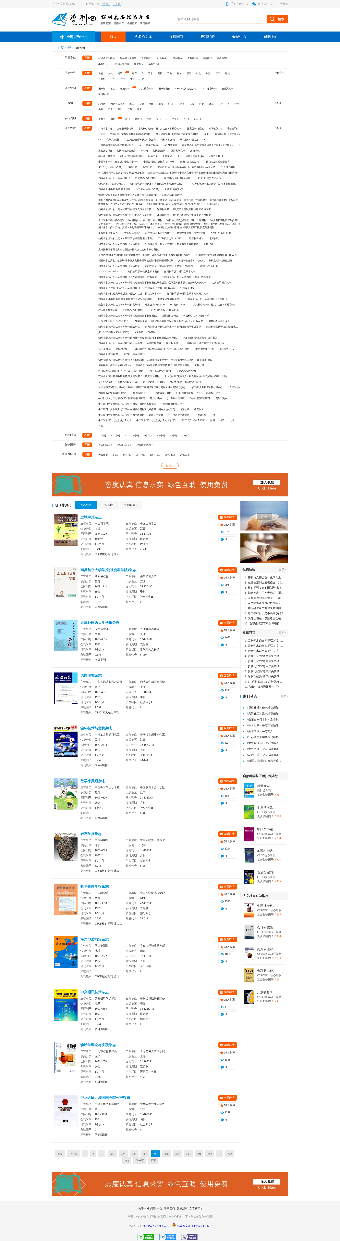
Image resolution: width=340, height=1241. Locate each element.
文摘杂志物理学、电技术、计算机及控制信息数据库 (205, 260)
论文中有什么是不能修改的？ (264, 613)
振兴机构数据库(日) (127, 381)
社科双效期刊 (216, 156)
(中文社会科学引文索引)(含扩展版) (200, 337)
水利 (132, 79)
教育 (134, 73)
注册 (117, 3)
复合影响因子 (105, 445)
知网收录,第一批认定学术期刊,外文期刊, (188, 293)
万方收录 (223, 348)
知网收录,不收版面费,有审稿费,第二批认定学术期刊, (163, 365)
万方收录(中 (156, 398)
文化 (110, 73)
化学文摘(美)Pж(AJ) (175, 189)
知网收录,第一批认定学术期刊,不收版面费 (120, 343)
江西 (129, 109)
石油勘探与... (266, 872)
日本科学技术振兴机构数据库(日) (115, 145)
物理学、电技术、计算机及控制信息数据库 (120, 156)
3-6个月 (135, 435)
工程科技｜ (104, 63)
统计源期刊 (227, 88)
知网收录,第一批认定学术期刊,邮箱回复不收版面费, (125, 209)
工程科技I (154, 63)
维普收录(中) (233, 128)
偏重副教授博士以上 (219, 321)
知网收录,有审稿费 (108, 354)
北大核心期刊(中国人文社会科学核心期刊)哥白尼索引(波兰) (196, 376)
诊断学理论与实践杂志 (98, 1045)
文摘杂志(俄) (159, 150)
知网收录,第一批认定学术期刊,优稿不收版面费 (169, 266)
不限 (87, 57)
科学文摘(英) (152, 145)
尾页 (153, 1160)
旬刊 (158, 119)
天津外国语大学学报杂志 (99, 623)
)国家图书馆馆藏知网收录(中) (113, 332)
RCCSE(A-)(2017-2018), (148, 189)
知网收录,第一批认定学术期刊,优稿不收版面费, (186, 277)
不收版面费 (200, 415)
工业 (169, 73)
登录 (105, 3)
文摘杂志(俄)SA (132, 233)
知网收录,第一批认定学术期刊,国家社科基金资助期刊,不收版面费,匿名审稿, (137, 337)
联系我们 (170, 1208)
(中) (213, 415)
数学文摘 (167, 156)
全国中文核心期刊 (189, 161)
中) (202, 370)
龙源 (231, 420)
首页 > (62, 47)
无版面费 (103, 455)
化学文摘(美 (104, 348)
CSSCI (206, 134)
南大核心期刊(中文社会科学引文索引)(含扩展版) (207, 145)
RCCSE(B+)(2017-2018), (110, 167)
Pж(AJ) (144, 150)
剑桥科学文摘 (168, 139)
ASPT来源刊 (170, 145)
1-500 (115, 455)
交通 (122, 79)
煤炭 (227, 73)
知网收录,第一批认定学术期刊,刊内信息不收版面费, (125, 214)
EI (238, 145)
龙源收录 (184, 409)
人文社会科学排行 (255, 896)
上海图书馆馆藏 (125, 128)
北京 (211, 103)
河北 (201, 103)
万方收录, (148, 167)
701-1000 (140, 455)
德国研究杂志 (91, 675)
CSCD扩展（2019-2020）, (171, 238)
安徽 (141, 103)
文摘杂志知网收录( (186, 370)
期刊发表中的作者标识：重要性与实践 (264, 592)
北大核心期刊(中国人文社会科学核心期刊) (160, 128)
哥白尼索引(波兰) (189, 139)
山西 (100, 109)
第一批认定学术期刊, (154, 381)
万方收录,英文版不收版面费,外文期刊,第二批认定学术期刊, (129, 376)
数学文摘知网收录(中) (169, 299)
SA (139, 145)
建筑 (120, 73)
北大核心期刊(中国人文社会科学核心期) (214, 304)
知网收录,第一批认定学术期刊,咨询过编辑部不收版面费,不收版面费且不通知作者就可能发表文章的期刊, (152, 282)
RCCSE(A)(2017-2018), (209, 178)
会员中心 (239, 37)
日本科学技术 (105, 381)
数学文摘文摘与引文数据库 (191, 233)
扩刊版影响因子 (145, 445)
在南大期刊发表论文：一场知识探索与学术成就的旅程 (264, 597)
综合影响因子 (124, 445)
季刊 (127, 119)
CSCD (101, 134)
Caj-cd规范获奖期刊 (199, 398)
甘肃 (139, 109)
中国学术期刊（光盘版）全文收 (114, 420)
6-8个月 (186, 435)
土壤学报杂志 (91, 517)
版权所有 (182, 1208)
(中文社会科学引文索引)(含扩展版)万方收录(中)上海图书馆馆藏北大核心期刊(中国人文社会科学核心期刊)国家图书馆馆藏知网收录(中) (168, 172)
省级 (112, 88)
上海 (160, 103)
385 (134, 1153)
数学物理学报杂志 (94, 887)
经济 (100, 73)
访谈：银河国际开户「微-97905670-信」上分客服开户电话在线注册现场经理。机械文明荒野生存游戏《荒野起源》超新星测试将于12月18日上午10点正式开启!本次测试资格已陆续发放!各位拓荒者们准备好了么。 (264, 686)
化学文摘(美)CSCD (155, 304)
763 (127, 1160)
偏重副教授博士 (170, 315)
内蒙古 (181, 103)
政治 (208, 73)
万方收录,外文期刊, (222, 282)
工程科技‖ (193, 58)
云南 (236, 103)
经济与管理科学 (106, 58)
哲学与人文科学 (128, 58)
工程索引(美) (105, 150)
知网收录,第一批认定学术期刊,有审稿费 (119, 266)
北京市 (101, 103)
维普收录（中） (141, 392)
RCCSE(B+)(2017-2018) (193, 420)
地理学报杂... (266, 807)
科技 (160, 73)
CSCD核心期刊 (209, 88)
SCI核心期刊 (105, 94)
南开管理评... (266, 949)
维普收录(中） (196, 238)
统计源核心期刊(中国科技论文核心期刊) (177, 134)
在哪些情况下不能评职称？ (263, 623)
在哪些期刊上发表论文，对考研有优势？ (264, 582)
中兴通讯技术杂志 (94, 992)
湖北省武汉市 (117, 103)
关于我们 (282, 3)
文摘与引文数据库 (126, 150)
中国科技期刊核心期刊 (173, 404)
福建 (151, 103)
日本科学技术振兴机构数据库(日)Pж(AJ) (217, 255)
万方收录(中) (105, 128)
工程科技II (146, 58)
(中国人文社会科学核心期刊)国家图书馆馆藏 (121, 398)
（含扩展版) (233, 387)
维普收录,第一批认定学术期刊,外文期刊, (119, 304)
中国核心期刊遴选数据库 (217, 161)
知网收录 (199, 365)
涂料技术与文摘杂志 (96, 728)
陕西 (131, 103)
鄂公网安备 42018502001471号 (195, 1225)
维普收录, (133, 167)
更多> (282, 569)
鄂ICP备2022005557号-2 (157, 1225)
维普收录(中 (221, 398)
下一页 (140, 1160)
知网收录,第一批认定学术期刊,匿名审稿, (119, 326)
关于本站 (144, 1208)
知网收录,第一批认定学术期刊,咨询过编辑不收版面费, (173, 326)
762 (230, 1153)
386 (145, 1153)
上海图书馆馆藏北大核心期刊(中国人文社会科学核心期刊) (128, 249)
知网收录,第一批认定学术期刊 (143, 271)
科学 (179, 73)
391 (199, 1153)
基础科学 (178, 58)
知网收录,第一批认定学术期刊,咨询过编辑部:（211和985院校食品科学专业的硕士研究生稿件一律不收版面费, (155, 359)
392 (210, 1153)
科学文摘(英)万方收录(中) (158, 233)
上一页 (73, 1153)
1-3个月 (102, 435)
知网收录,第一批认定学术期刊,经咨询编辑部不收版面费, (187, 167)
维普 (222, 420)
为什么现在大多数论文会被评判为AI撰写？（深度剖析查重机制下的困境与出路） (264, 618)
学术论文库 (143, 37)
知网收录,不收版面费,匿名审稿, (114, 189)
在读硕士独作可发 (107, 310)
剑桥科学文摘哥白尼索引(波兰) (114, 365)
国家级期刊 (164, 88)
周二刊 (197, 119)
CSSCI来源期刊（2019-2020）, (114, 321)
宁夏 (110, 109)
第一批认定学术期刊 (178, 415)
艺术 (150, 73)
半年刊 (175, 119)
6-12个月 (115, 435)
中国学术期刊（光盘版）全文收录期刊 (118, 161)
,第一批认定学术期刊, (160, 370)
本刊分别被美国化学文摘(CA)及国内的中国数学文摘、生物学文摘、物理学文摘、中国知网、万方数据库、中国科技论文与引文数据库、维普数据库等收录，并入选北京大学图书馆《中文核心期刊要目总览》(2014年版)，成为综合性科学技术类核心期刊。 (169, 202)
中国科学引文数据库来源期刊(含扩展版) (130, 134)
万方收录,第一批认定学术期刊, (185, 381)
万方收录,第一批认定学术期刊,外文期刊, (206, 299)
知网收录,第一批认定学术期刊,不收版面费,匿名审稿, (125, 238)
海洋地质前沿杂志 (94, 939)
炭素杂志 (263, 785)
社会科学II (162, 58)
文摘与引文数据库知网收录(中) (206, 387)
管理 (217, 73)
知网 (212, 420)
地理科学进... (266, 850)
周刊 (112, 119)
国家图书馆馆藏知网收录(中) (113, 392)
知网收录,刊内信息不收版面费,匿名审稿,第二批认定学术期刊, (130, 293)
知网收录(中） (187, 288)
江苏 (192, 103)
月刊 (149, 119)
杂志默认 (85, 505)
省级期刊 (124, 88)
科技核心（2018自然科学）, (178, 178)
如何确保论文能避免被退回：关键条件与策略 (264, 608)
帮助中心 (271, 37)
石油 (141, 79)
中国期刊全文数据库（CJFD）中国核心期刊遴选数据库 (127, 404)
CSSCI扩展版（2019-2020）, (166, 310)
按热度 (108, 505)
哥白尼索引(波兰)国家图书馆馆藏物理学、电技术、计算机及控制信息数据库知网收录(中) (144, 255)
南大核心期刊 (228, 167)
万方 (100, 426)
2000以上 (185, 455)
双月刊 (138, 119)
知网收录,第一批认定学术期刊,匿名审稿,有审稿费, (156, 183)
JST (204, 139)
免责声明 (195, 1208)
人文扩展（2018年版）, (222, 233)
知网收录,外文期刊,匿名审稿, (160, 288)
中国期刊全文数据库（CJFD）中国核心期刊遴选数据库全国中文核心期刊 (136, 409)
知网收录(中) (215, 128)
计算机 (101, 79)
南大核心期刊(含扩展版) (227, 134)
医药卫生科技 (122, 63)
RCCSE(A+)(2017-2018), (110, 271)
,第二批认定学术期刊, (134, 354)
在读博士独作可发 (204, 348)
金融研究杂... (266, 970)
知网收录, (209, 244)
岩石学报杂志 (91, 834)
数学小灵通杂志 (92, 781)
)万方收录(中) (123, 348)
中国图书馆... (266, 829)
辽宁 (221, 103)
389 (177, 1153)
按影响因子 (131, 505)
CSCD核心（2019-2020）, (111, 183)
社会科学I (222, 58)
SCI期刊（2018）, (179, 304)
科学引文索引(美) (195, 156)
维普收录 (199, 409)
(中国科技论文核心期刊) (188, 392)
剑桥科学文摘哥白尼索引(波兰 (222, 326)
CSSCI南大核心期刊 (185, 88)
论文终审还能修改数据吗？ (263, 603)
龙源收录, (214, 238)
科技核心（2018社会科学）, (197, 315)
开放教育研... (266, 992)
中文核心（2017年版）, (147, 178)
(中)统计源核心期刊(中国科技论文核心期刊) (121, 370)
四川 (120, 109)
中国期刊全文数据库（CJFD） (159, 161)
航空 (112, 79)
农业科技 (139, 63)
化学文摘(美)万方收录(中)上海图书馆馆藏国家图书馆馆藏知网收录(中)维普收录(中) (141, 387)
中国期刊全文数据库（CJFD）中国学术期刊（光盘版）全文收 (130, 415)
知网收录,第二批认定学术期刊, (180, 271)
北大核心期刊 (146, 88)
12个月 (173, 435)
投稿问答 (176, 37)
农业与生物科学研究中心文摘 (140, 139)
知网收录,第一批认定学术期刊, (114, 178)
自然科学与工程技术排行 (260, 776)
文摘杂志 (195, 150)
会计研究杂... (266, 927)
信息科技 (207, 58)
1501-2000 (170, 455)
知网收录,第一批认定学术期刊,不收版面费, (214, 183)
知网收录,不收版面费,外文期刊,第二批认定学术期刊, (125, 299)
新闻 (189, 73)
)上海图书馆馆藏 (176, 398)
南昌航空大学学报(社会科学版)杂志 (108, 570)
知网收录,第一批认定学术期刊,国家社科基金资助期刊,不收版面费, (169, 321)
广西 (170, 103)
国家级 (101, 88)
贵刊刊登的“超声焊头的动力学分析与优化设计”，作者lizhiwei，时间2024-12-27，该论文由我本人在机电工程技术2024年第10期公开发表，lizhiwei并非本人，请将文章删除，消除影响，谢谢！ (264, 656)
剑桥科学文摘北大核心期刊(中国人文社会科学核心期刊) (127, 194)
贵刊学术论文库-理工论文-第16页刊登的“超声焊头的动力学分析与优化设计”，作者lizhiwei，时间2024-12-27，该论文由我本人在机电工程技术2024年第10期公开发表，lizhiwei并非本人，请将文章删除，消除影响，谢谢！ (264, 640)
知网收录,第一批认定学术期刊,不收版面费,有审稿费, (184, 214)
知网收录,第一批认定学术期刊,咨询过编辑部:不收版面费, (127, 277)
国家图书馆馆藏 (195, 128)
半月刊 (101, 119)
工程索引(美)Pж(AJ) (108, 233)
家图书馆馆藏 (154, 343)
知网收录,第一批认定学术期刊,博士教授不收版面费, (172, 244)
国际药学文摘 (178, 150)
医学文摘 (153, 156)
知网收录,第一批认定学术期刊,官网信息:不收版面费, (184, 209)
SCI (179, 156)
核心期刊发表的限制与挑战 (263, 587)
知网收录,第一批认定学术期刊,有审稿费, (119, 244)
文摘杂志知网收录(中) (173, 194)
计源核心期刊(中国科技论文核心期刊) (204, 343)
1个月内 (148, 435)
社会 (198, 73)
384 (123, 1153)
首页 (113, 37)
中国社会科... (266, 905)
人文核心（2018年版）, (134, 310)
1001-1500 (155, 455)
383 (112, 1153)
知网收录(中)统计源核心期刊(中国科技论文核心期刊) (162, 348)
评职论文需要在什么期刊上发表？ (264, 577)
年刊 (186, 119)
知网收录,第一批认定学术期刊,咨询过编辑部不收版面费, (127, 315)
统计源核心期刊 (163, 392)
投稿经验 (208, 37)
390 (188, 1153)
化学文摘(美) (113, 139)
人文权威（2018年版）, (146, 332)
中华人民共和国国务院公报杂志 (105, 1098)
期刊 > (71, 47)
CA (100, 139)
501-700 (127, 455)
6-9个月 (161, 435)
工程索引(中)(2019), (208, 266)
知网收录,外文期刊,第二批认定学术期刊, (119, 288)
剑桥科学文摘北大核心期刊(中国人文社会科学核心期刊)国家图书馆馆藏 (135, 260)
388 (166, 1153)
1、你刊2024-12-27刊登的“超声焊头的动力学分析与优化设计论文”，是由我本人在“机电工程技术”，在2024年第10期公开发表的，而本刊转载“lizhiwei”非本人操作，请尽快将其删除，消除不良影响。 (264, 681)
